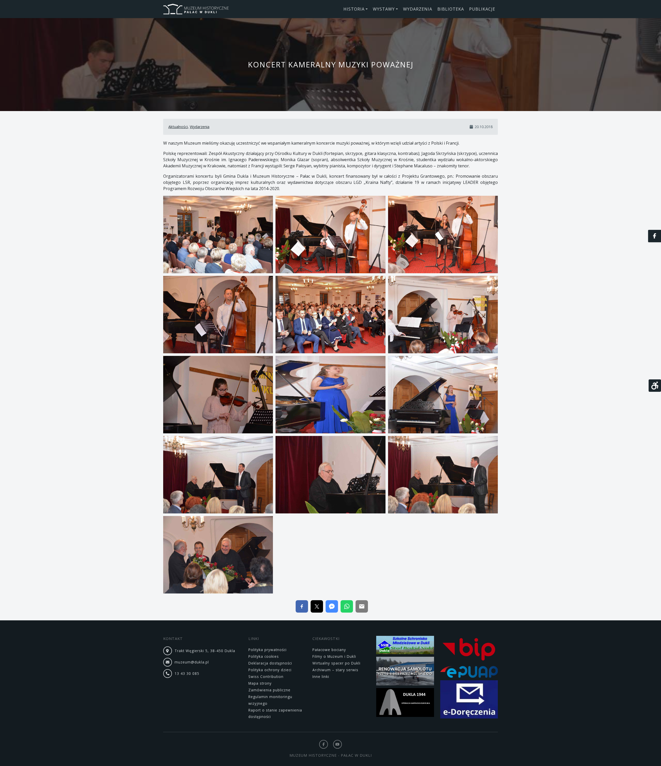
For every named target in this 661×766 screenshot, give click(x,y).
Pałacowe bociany (329, 649)
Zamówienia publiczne (269, 689)
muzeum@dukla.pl (192, 662)
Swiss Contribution (266, 676)
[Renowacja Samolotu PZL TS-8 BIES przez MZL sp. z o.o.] (405, 671)
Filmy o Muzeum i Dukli (334, 656)
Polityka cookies (263, 656)
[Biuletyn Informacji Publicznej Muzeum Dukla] (469, 650)
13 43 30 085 (187, 673)
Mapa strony (260, 683)
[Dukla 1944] (405, 703)
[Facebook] (323, 744)
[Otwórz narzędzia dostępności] (655, 385)
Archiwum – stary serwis (335, 669)
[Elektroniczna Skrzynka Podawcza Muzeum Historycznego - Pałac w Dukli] (469, 672)
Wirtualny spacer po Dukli (336, 663)
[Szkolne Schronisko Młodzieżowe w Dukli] (405, 645)
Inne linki (320, 676)
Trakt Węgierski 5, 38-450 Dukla (205, 650)
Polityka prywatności (267, 649)
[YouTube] (337, 744)
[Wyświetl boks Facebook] (654, 236)
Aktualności (178, 126)
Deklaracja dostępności (270, 663)
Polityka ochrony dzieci (270, 669)
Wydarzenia (199, 126)
